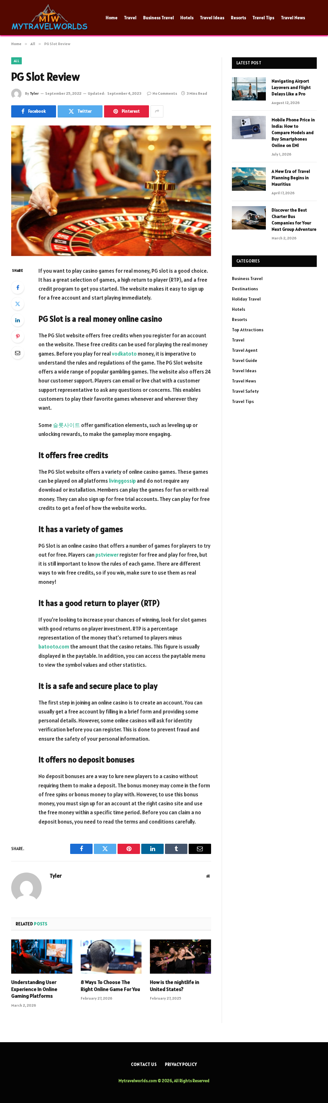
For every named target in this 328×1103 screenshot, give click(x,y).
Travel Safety (245, 391)
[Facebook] (17, 287)
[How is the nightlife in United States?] (180, 956)
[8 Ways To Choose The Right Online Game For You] (111, 956)
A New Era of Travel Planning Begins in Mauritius (291, 177)
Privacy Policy (181, 1064)
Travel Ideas (212, 17)
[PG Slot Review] (111, 190)
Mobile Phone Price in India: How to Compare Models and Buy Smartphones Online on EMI (293, 132)
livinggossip (122, 480)
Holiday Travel (246, 299)
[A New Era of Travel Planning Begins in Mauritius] (249, 179)
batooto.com (53, 646)
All (16, 61)
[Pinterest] (17, 336)
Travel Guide (244, 360)
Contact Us (144, 1064)
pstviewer (107, 554)
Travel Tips (263, 17)
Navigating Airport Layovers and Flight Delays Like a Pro (291, 87)
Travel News (293, 17)
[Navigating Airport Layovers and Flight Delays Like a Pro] (249, 89)
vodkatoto (124, 353)
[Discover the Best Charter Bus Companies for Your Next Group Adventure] (249, 217)
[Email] (17, 352)
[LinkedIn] (17, 320)
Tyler (34, 93)
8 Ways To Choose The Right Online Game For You (110, 985)
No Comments (164, 93)
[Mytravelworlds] (50, 17)
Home (112, 17)
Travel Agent (245, 350)
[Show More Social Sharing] (157, 111)
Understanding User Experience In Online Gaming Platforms (34, 989)
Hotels (186, 17)
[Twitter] (17, 303)
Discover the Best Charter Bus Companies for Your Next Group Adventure (294, 219)
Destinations (245, 289)
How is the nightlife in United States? (174, 985)
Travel (130, 17)
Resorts (238, 17)
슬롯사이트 (66, 425)
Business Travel (158, 17)
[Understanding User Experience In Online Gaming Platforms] (41, 956)
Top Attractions (247, 330)
